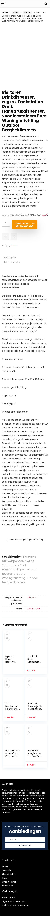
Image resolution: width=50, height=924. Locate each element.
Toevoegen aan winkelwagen (24, 224)
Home (5, 12)
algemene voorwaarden (13, 901)
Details (44, 215)
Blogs (4, 878)
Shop (15, 12)
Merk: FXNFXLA (33, 608)
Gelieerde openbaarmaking (15, 905)
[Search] (45, 3)
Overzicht (7, 870)
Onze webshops (10, 881)
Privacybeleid (8, 897)
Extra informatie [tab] (12, 262)
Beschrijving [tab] (10, 257)
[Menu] (3, 3)
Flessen (27, 12)
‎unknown (31, 597)
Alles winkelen (8, 874)
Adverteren (7, 885)
